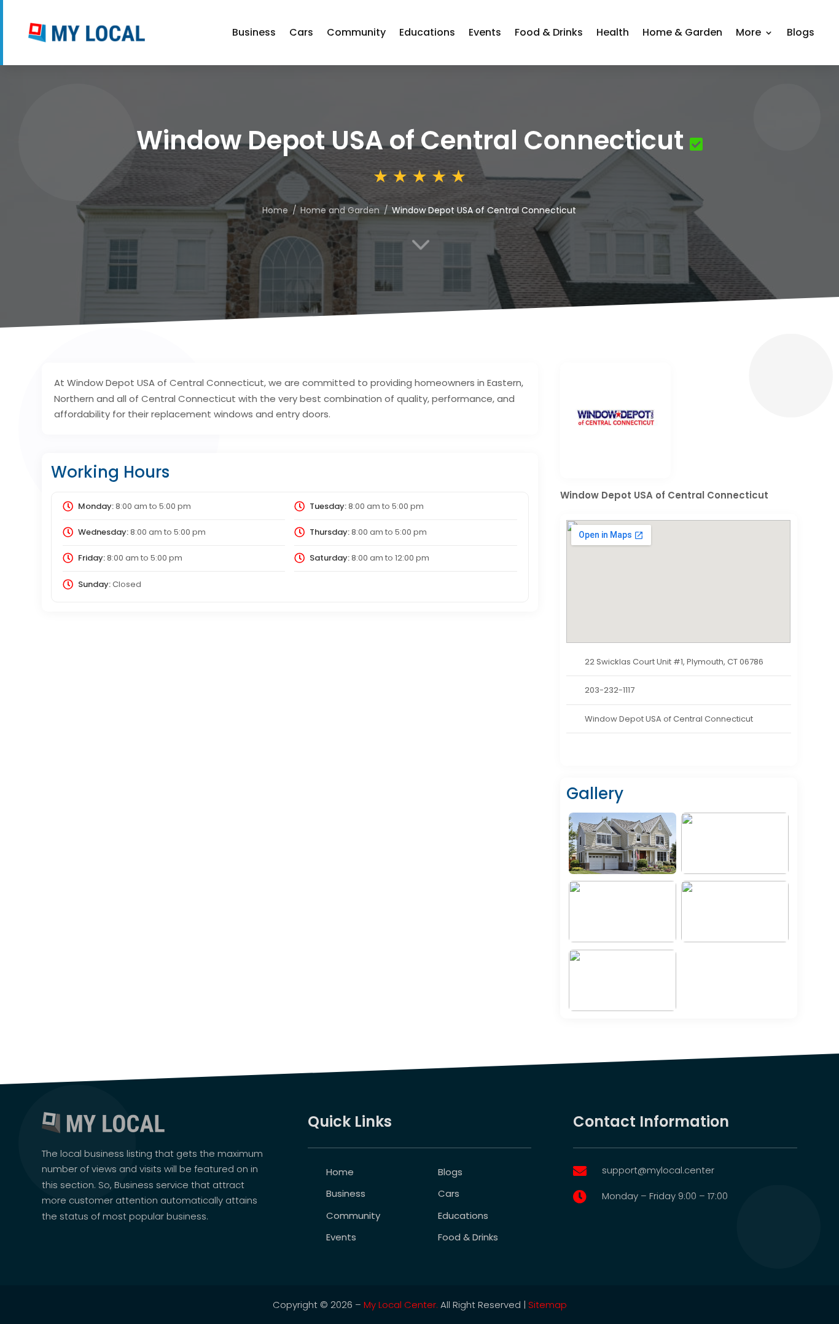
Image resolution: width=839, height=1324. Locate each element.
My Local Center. (401, 1304)
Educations (427, 32)
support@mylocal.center (658, 1170)
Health (612, 32)
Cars (301, 32)
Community (356, 32)
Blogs (800, 32)
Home (340, 1171)
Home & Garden (682, 32)
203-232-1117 (609, 690)
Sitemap (547, 1304)
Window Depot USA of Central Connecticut (669, 719)
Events (485, 32)
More (748, 32)
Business (254, 32)
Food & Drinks (549, 32)
